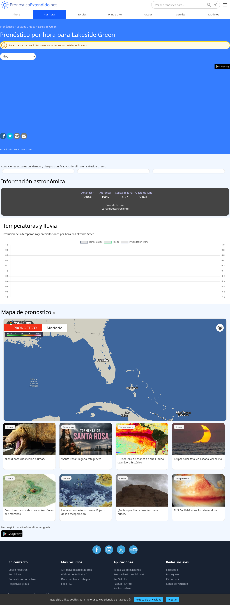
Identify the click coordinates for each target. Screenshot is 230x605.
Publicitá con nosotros (22, 579)
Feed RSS (66, 583)
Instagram (172, 574)
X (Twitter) (172, 579)
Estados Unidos (26, 26)
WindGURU (115, 14)
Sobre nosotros (18, 569)
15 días (82, 14)
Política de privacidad (149, 599)
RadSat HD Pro (123, 583)
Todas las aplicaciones (127, 569)
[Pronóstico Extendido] (29, 5)
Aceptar (172, 599)
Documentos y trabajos (75, 579)
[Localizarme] (215, 5)
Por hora (49, 14)
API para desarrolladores (76, 569)
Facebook (172, 569)
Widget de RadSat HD (74, 574)
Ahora (16, 14)
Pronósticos (7, 26)
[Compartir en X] (10, 136)
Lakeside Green (47, 26)
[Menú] (225, 5)
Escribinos (15, 574)
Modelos (213, 14)
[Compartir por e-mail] (23, 136)
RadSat (148, 14)
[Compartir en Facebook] (3, 136)
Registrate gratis (19, 583)
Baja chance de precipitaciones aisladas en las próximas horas (47, 45)
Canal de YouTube (177, 583)
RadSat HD (120, 579)
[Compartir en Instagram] (17, 136)
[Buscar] (209, 5)
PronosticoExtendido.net (129, 574)
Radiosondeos (122, 588)
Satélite (180, 14)
